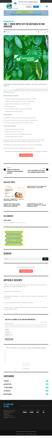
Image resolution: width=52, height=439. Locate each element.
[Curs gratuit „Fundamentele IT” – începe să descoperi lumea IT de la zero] (12, 191)
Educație (8, 331)
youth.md (32, 148)
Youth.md (8, 32)
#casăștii (6, 381)
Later (29, 6)
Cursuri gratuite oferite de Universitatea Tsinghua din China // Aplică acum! (36, 187)
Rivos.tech (34, 431)
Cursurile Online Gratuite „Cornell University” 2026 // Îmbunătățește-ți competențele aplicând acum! (12, 205)
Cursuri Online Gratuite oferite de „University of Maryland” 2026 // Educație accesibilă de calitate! (36, 205)
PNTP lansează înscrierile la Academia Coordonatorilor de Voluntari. (18, 302)
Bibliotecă (8, 384)
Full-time (6, 21)
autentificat (11, 222)
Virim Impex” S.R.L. (8, 89)
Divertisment (8, 335)
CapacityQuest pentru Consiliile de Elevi (12, 291)
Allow (36, 6)
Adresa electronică (9, 323)
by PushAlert (16, 8)
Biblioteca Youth (9, 334)
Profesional (10, 21)
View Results (26, 368)
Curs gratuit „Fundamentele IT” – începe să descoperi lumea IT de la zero (14, 199)
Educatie (7, 391)
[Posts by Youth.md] (4, 32)
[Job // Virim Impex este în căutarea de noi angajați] (26, 57)
